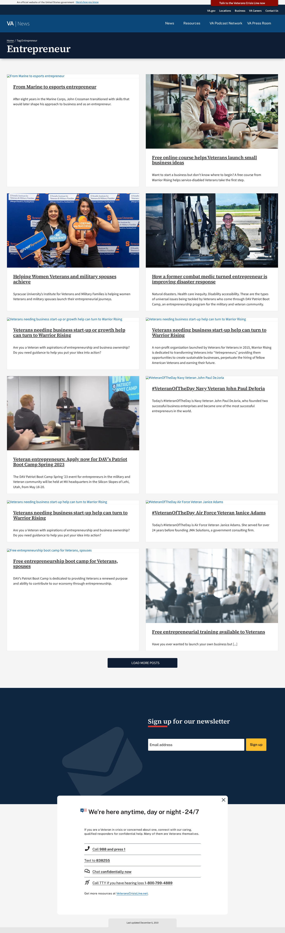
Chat (111, 872)
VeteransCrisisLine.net (132, 893)
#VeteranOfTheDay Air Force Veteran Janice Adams (209, 512)
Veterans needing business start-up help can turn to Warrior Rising (209, 332)
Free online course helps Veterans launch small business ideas (204, 160)
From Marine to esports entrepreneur (54, 87)
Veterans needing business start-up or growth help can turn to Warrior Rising (69, 332)
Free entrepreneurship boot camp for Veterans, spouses (65, 563)
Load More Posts (145, 663)
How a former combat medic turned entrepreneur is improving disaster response (209, 279)
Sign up (256, 745)
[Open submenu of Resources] (202, 23)
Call (108, 849)
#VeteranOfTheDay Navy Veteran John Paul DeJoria (208, 388)
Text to (97, 860)
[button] (277, 23)
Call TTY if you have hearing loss (132, 883)
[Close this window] (224, 800)
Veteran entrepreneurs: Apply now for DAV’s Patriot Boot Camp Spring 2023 (70, 461)
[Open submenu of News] (176, 23)
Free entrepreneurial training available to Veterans (208, 632)
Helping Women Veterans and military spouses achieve (64, 279)
